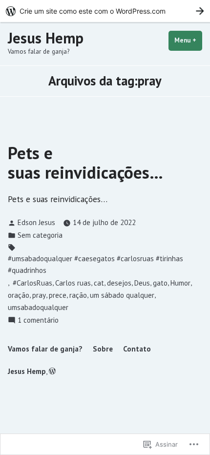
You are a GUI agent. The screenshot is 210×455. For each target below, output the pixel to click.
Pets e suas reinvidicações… (85, 162)
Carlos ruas (73, 283)
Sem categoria (40, 235)
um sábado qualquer (122, 295)
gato (160, 283)
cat (99, 283)
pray (39, 295)
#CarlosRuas (31, 283)
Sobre (103, 348)
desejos (119, 283)
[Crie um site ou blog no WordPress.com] (52, 371)
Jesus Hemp (46, 37)
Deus (142, 283)
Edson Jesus (36, 222)
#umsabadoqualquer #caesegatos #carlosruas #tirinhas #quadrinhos (95, 264)
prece (57, 295)
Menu (188, 40)
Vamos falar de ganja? (45, 348)
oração (18, 295)
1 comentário (38, 320)
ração (78, 295)
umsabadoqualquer (38, 307)
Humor (180, 283)
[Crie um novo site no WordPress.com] (105, 11)
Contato (137, 348)
